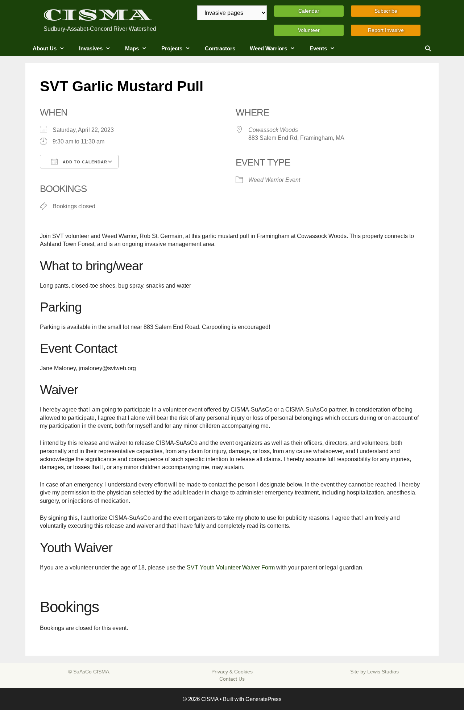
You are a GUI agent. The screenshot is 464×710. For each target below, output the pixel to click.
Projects (171, 48)
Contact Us (232, 679)
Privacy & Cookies (232, 671)
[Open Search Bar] (428, 48)
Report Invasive (386, 30)
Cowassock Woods (273, 130)
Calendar (308, 11)
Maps (132, 48)
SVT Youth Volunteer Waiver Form (231, 567)
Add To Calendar (84, 162)
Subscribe (385, 11)
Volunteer (309, 30)
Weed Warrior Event (274, 180)
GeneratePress (263, 699)
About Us (45, 48)
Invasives (91, 48)
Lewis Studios (383, 671)
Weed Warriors (268, 48)
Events (318, 48)
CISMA (98, 15)
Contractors (220, 48)
